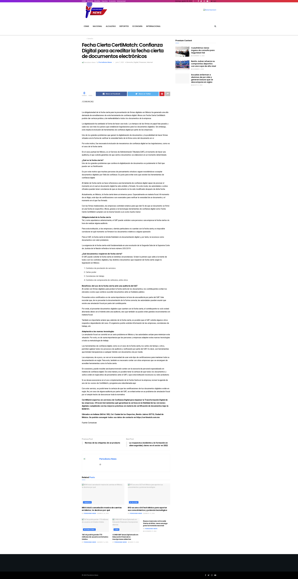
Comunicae (92, 422)
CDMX (84, 1)
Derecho (90, 39)
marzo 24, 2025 (103, 513)
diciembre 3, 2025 (198, 69)
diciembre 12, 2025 (198, 56)
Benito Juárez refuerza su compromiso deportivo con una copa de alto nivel (203, 63)
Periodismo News (105, 62)
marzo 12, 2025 (149, 513)
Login (214, 1)
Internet (150, 62)
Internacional (121, 1)
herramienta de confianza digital (134, 183)
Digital (136, 62)
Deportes (105, 1)
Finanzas (142, 62)
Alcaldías (97, 1)
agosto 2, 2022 (197, 85)
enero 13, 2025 (134, 542)
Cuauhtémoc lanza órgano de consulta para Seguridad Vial (203, 50)
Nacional (90, 1)
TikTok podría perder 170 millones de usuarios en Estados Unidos (95, 537)
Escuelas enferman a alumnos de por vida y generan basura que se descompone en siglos (202, 78)
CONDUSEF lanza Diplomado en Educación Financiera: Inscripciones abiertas (125, 537)
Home (84, 39)
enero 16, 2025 (103, 542)
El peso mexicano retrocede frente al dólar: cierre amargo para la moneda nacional (155, 523)
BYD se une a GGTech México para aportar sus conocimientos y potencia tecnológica (147, 509)
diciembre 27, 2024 (150, 531)
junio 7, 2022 (120, 62)
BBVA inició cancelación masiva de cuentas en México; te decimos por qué (102, 509)
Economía (112, 1)
